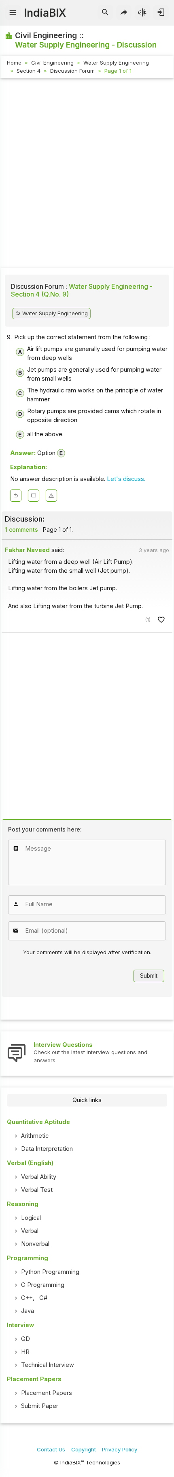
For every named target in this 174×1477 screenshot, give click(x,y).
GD (25, 1339)
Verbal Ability (38, 1176)
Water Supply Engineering (116, 62)
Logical (31, 1217)
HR (25, 1352)
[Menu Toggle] (13, 12)
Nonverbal (35, 1243)
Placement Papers (46, 1393)
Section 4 (28, 70)
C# (43, 1298)
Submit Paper (39, 1406)
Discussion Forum (72, 70)
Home (14, 62)
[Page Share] (124, 12)
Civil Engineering (52, 62)
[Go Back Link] (15, 495)
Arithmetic (35, 1135)
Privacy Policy (119, 1449)
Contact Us (51, 1449)
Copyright (83, 1449)
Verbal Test (37, 1189)
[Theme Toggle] (143, 12)
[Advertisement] (87, 174)
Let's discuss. (126, 479)
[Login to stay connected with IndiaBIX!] (161, 12)
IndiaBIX (45, 12)
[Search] (105, 12)
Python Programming (50, 1272)
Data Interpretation (47, 1148)
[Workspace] (33, 495)
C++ (27, 1298)
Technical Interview (47, 1365)
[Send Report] (51, 495)
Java (27, 1311)
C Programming (42, 1285)
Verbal (29, 1230)
